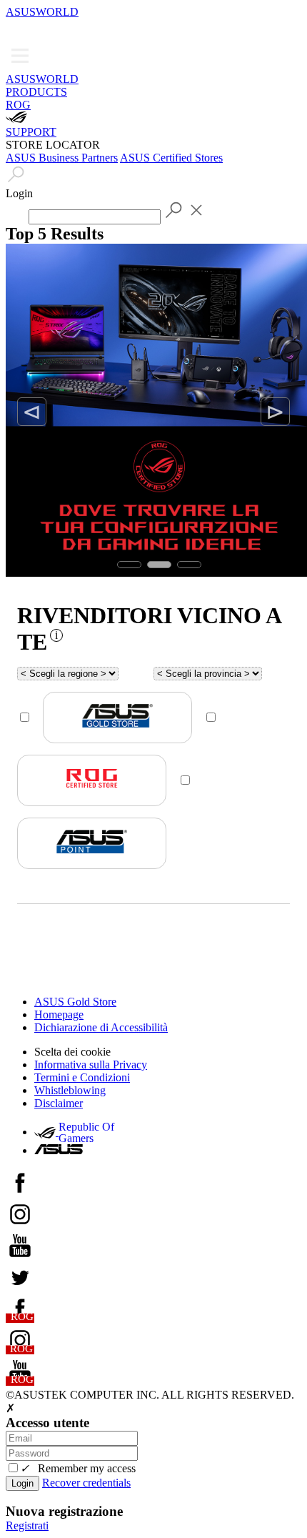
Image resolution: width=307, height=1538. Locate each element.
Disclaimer (58, 1103)
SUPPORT (31, 132)
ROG (18, 105)
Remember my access (78, 1468)
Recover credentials (86, 1483)
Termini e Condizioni (82, 1077)
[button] (16, 29)
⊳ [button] (275, 412)
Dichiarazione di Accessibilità (101, 1027)
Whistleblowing (70, 1090)
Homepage (59, 1014)
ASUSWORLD (42, 12)
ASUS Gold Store (75, 1002)
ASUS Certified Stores (171, 158)
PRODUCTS (36, 92)
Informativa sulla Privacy (90, 1064)
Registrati (27, 1525)
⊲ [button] (31, 412)
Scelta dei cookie (72, 1052)
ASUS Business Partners (62, 158)
